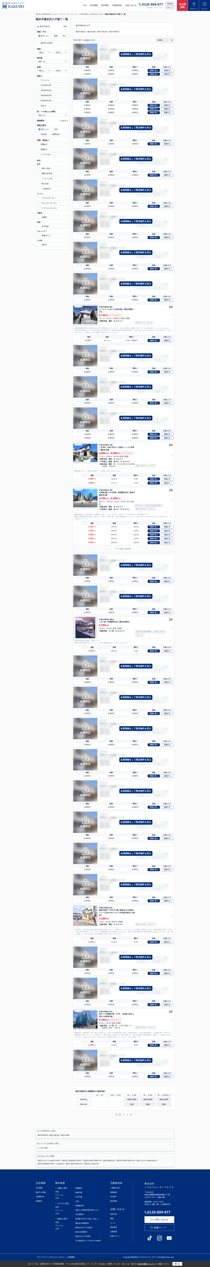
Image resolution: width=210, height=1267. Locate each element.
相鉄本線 (103, 321)
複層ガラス (46, 235)
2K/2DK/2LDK (46, 90)
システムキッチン (48, 198)
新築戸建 (78, 1192)
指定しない (45, 36)
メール (112, 1223)
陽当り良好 (46, 168)
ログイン (193, 8)
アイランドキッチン (49, 208)
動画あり (44, 149)
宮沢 (111, 1011)
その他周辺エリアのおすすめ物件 (88, 1240)
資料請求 (113, 1227)
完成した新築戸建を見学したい (87, 1210)
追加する (167, 70)
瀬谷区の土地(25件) (91, 1164)
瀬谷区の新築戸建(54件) (125, 1160)
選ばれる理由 (41, 1192)
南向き (44, 245)
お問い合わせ (131, 5)
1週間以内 (56, 134)
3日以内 (44, 134)
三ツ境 (111, 631)
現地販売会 (79, 1205)
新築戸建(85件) (109, 1160)
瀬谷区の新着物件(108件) (72, 1160)
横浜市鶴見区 (114, 32)
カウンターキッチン (49, 203)
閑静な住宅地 (47, 173)
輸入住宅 (45, 184)
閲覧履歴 (170, 3)
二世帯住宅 (46, 189)
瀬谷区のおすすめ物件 (83, 1227)
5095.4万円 (131, 1099)
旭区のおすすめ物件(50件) (146, 1160)
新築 (56, 36)
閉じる (177, 1264)
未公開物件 (79, 1214)
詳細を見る (154, 70)
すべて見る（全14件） (123, 549)
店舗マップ (160, 1227)
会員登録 (113, 1231)
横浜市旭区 (91, 32)
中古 (64, 36)
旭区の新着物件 (81, 1232)
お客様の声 (40, 1196)
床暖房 (44, 217)
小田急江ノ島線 (106, 461)
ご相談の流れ (115, 1188)
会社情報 (94, 5)
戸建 (57, 1191)
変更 (65, 26)
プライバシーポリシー (57, 1257)
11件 (132, 1104)
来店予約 (113, 1214)
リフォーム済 (47, 179)
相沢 (111, 908)
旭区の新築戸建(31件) (74, 1164)
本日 (56, 129)
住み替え (113, 1196)
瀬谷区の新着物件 (82, 1223)
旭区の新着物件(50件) (46, 1164)
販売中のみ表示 (47, 43)
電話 (112, 1218)
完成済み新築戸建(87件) (92, 1160)
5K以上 (43, 106)
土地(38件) (60, 1164)
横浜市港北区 (102, 32)
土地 (57, 1198)
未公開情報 (182, 5)
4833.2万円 (163, 1099)
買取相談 (113, 1192)
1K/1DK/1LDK (46, 85)
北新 (111, 445)
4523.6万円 (147, 1099)
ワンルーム (45, 80)
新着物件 (78, 1188)
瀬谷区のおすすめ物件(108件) (49, 1160)
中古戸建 (78, 1197)
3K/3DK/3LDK (46, 95)
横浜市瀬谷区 (81, 32)
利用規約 (71, 1257)
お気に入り (170, 7)
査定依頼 (113, 1201)
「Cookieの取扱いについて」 (145, 1264)
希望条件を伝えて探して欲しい (87, 1218)
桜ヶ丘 (116, 461)
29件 (148, 1104)
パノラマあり (46, 154)
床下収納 (45, 226)
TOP (85, 5)
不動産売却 (117, 5)
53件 (164, 1104)
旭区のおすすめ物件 (83, 1236)
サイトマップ (42, 1257)
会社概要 (39, 1188)
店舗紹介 (39, 1201)
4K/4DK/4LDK (46, 100)
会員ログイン (115, 1236)
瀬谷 (111, 307)
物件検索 (105, 5)
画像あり (44, 144)
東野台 (112, 619)
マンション (59, 1195)
